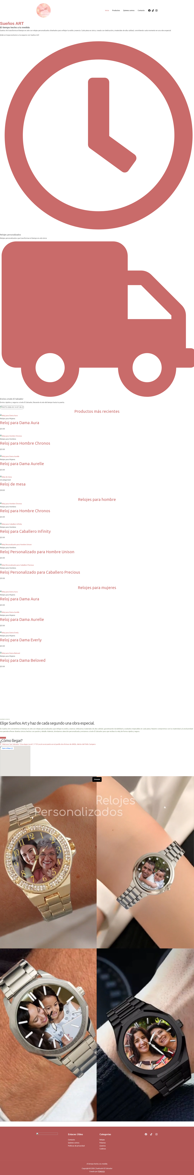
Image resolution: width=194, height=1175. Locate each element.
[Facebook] (149, 10)
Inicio (107, 10)
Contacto (141, 10)
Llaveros (103, 1146)
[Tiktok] (153, 10)
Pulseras (103, 1143)
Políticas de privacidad (76, 1146)
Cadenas (103, 1149)
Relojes (102, 1140)
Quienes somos (128, 10)
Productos (116, 10)
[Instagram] (156, 10)
